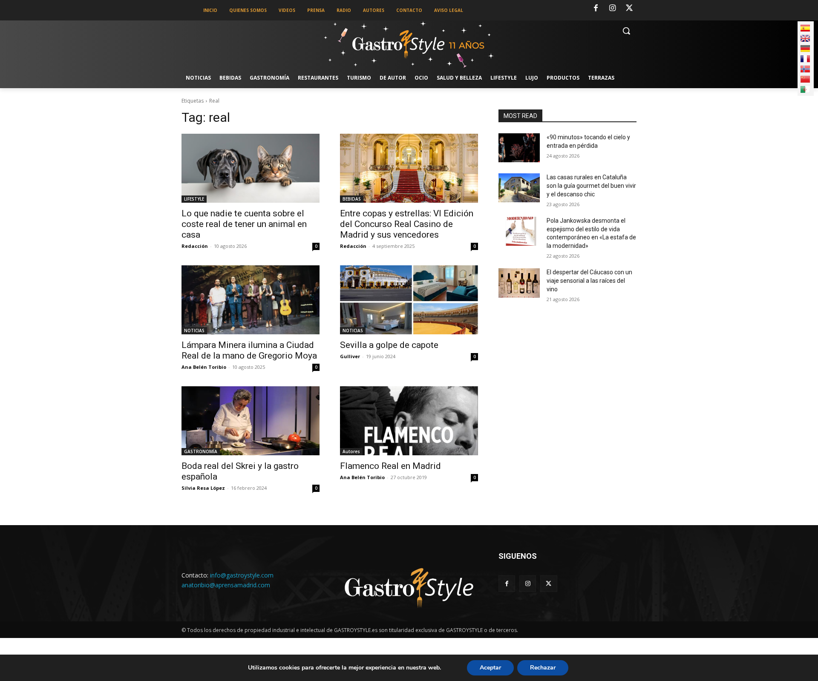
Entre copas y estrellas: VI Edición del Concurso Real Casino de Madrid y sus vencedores (406, 224)
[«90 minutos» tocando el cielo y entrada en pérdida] (519, 147)
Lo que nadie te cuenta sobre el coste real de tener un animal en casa (244, 224)
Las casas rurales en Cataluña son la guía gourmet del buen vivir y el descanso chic (591, 185)
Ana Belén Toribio (203, 367)
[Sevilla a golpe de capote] (409, 299)
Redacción (194, 246)
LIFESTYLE (194, 199)
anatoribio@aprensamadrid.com (225, 585)
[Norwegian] (805, 69)
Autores (351, 451)
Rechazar (543, 668)
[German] (805, 48)
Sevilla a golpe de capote (389, 345)
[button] (626, 30)
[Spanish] (805, 28)
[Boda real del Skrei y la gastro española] (250, 420)
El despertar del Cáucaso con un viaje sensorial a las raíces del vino (589, 280)
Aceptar (490, 668)
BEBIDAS (352, 199)
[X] (629, 8)
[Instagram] (612, 8)
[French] (805, 58)
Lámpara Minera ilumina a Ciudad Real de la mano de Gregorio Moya (249, 350)
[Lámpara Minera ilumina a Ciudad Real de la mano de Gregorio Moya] (250, 299)
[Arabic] (805, 89)
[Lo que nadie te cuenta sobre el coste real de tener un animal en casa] (250, 168)
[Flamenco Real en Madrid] (409, 420)
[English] (805, 38)
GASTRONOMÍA (200, 451)
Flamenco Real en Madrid (390, 466)
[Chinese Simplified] (805, 79)
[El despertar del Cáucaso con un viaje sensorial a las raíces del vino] (519, 282)
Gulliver (350, 356)
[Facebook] (595, 8)
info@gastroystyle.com (242, 575)
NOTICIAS (194, 330)
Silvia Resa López (203, 488)
